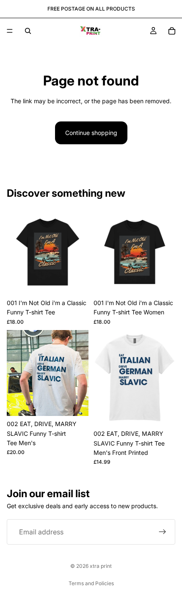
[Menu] (9, 31)
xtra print (101, 566)
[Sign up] (162, 532)
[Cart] (172, 31)
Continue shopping (91, 132)
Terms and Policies (91, 583)
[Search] (28, 31)
